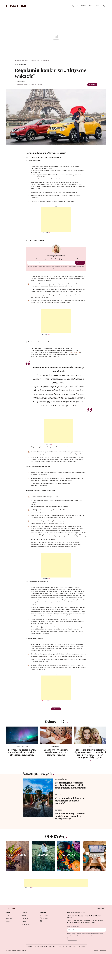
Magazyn (74, 6)
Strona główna (18, 60)
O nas (90, 5)
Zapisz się (80, 263)
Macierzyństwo (25, 60)
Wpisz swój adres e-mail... (73, 926)
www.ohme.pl (69, 201)
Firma (8, 912)
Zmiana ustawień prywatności (67, 946)
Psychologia (25, 918)
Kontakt (97, 5)
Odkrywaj (24, 912)
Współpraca (9, 918)
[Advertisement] (56, 219)
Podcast (83, 5)
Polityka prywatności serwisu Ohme (45, 946)
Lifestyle (24, 915)
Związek (24, 921)
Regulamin (29, 946)
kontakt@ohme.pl (75, 352)
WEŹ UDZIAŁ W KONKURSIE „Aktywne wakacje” (44, 157)
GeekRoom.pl (103, 950)
